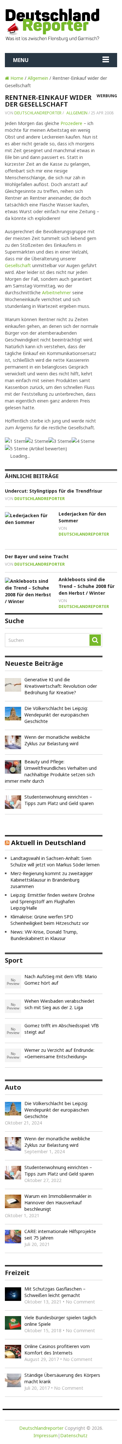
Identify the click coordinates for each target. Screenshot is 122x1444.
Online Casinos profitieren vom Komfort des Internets (57, 1349)
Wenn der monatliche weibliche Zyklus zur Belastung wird (57, 740)
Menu (21, 60)
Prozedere (71, 123)
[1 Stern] (15, 441)
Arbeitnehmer (56, 292)
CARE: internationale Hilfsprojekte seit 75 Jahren (60, 1234)
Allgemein (38, 78)
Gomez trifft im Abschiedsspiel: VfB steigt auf (61, 1028)
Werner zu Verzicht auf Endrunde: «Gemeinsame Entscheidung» (59, 1053)
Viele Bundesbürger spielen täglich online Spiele (60, 1320)
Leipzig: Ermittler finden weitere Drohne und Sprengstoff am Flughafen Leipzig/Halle (52, 901)
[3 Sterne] (60, 441)
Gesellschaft (18, 265)
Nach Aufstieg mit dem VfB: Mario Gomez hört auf (60, 979)
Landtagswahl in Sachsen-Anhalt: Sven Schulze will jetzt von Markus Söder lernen (55, 861)
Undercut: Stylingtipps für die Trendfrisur (53, 491)
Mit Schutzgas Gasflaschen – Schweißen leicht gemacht (55, 1292)
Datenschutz (74, 1435)
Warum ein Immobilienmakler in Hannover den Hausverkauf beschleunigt (57, 1202)
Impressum (46, 1435)
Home (16, 78)
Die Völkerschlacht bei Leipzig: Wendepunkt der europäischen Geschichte (56, 714)
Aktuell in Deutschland (48, 842)
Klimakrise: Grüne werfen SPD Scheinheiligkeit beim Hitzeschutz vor (49, 920)
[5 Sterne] (16, 448)
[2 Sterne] (36, 441)
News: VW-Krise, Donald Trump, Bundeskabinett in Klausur (44, 935)
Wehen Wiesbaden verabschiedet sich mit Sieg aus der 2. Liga (59, 1004)
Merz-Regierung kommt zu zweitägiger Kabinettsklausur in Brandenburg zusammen (51, 879)
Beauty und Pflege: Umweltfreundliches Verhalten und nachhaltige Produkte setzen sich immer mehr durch (51, 771)
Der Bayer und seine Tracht (37, 556)
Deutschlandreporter (37, 113)
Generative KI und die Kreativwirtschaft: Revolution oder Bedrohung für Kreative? (60, 686)
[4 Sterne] (83, 441)
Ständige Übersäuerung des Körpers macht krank (62, 1378)
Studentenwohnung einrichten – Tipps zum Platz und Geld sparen (59, 800)
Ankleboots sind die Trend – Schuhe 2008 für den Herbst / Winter (87, 586)
